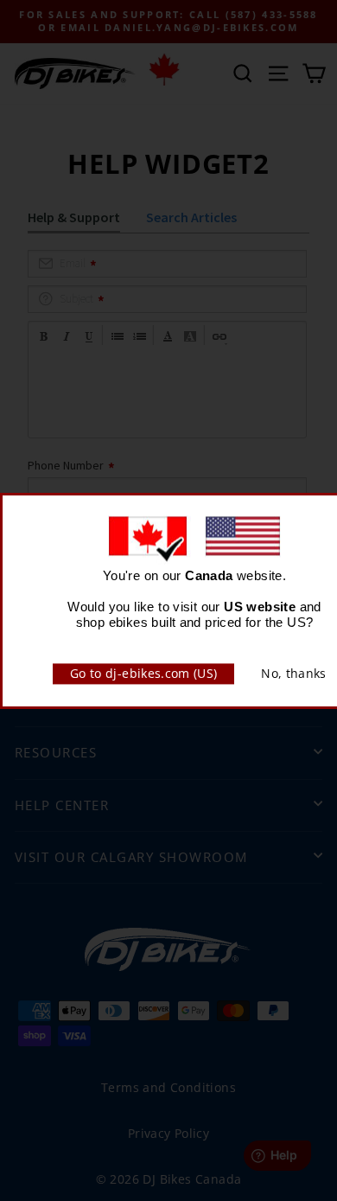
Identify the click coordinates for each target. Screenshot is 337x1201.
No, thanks (294, 673)
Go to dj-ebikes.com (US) (143, 673)
